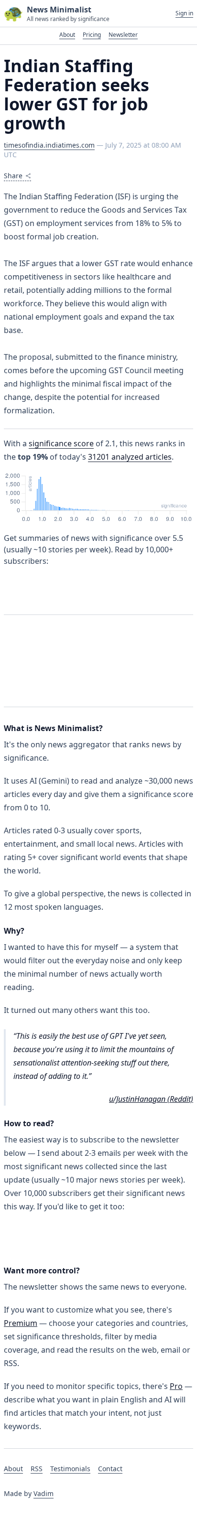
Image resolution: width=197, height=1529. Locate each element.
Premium (20, 1323)
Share (13, 175)
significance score (61, 443)
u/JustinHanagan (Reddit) (151, 1099)
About (67, 35)
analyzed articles (130, 457)
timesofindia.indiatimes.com (49, 145)
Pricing (92, 35)
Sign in (184, 13)
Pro (176, 1386)
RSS (37, 1468)
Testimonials (70, 1468)
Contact (110, 1468)
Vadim (43, 1493)
